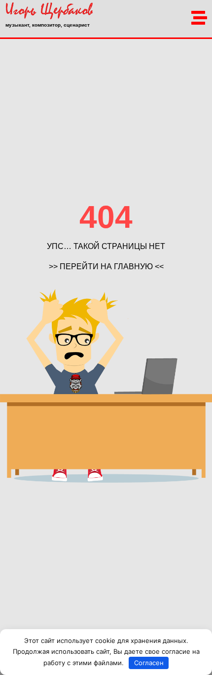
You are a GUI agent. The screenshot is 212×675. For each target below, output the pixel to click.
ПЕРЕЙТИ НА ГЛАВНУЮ (106, 266)
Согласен (149, 663)
